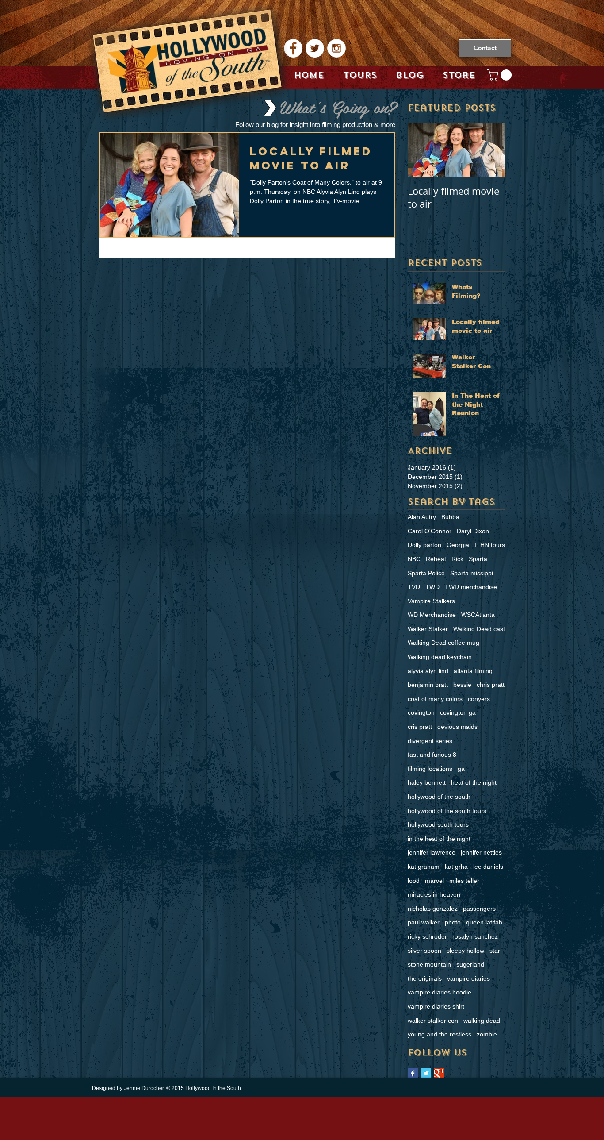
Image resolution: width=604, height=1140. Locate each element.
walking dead (481, 1020)
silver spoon (424, 950)
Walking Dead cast (479, 628)
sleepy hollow (465, 950)
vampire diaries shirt (436, 1006)
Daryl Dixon (473, 531)
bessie (462, 684)
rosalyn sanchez (475, 936)
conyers (479, 698)
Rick (457, 558)
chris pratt (491, 684)
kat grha (456, 866)
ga (461, 768)
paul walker (424, 922)
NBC (414, 558)
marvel (434, 880)
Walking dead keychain (440, 656)
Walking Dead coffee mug (443, 642)
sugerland (470, 964)
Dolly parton (424, 544)
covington (421, 712)
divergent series (430, 740)
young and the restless (439, 1034)
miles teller (464, 880)
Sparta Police (426, 573)
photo (453, 922)
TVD (414, 586)
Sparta (478, 558)
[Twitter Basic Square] (426, 1073)
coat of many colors (435, 698)
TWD (432, 586)
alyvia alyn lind (428, 670)
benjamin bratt (428, 684)
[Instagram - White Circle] (336, 48)
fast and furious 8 (432, 754)
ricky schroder (427, 936)
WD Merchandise (432, 614)
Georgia (458, 544)
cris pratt (420, 726)
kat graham (424, 866)
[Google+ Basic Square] (439, 1073)
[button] (500, 75)
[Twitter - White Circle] (315, 48)
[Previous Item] (422, 150)
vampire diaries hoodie (439, 992)
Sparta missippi (471, 573)
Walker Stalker (428, 628)
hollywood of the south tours (447, 810)
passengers (479, 908)
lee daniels (488, 866)
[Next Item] (491, 150)
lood (414, 880)
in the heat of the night (439, 838)
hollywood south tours (438, 824)
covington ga (458, 712)
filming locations (430, 768)
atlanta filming (473, 670)
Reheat (436, 558)
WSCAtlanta (478, 614)
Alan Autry (422, 516)
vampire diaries (468, 978)
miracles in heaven (434, 894)
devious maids (457, 726)
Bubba (450, 516)
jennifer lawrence (431, 852)
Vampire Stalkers (431, 601)
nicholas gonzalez (433, 908)
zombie (487, 1034)
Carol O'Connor (429, 531)
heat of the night (474, 782)
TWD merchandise (471, 586)
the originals (425, 978)
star (494, 950)
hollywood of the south (439, 796)
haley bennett (427, 782)
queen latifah (484, 922)
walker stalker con (433, 1020)
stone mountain (429, 964)
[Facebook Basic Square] (413, 1073)
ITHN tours (489, 544)
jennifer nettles (481, 852)
